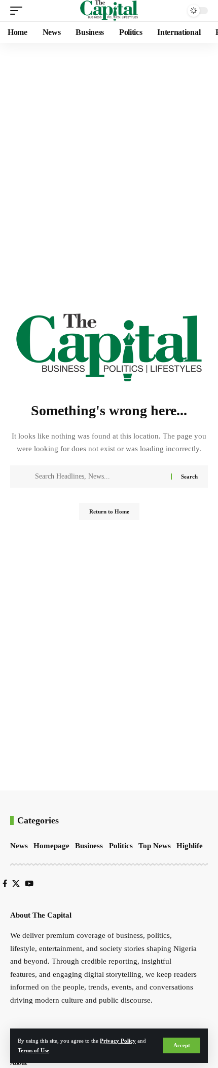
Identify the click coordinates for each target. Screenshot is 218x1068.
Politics (121, 846)
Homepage (51, 846)
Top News (154, 846)
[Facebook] (5, 883)
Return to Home (109, 511)
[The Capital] (109, 10)
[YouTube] (29, 883)
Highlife (189, 846)
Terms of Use (33, 1050)
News (19, 846)
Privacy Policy (118, 1041)
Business (89, 846)
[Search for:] (99, 476)
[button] (181, 1045)
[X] (16, 883)
